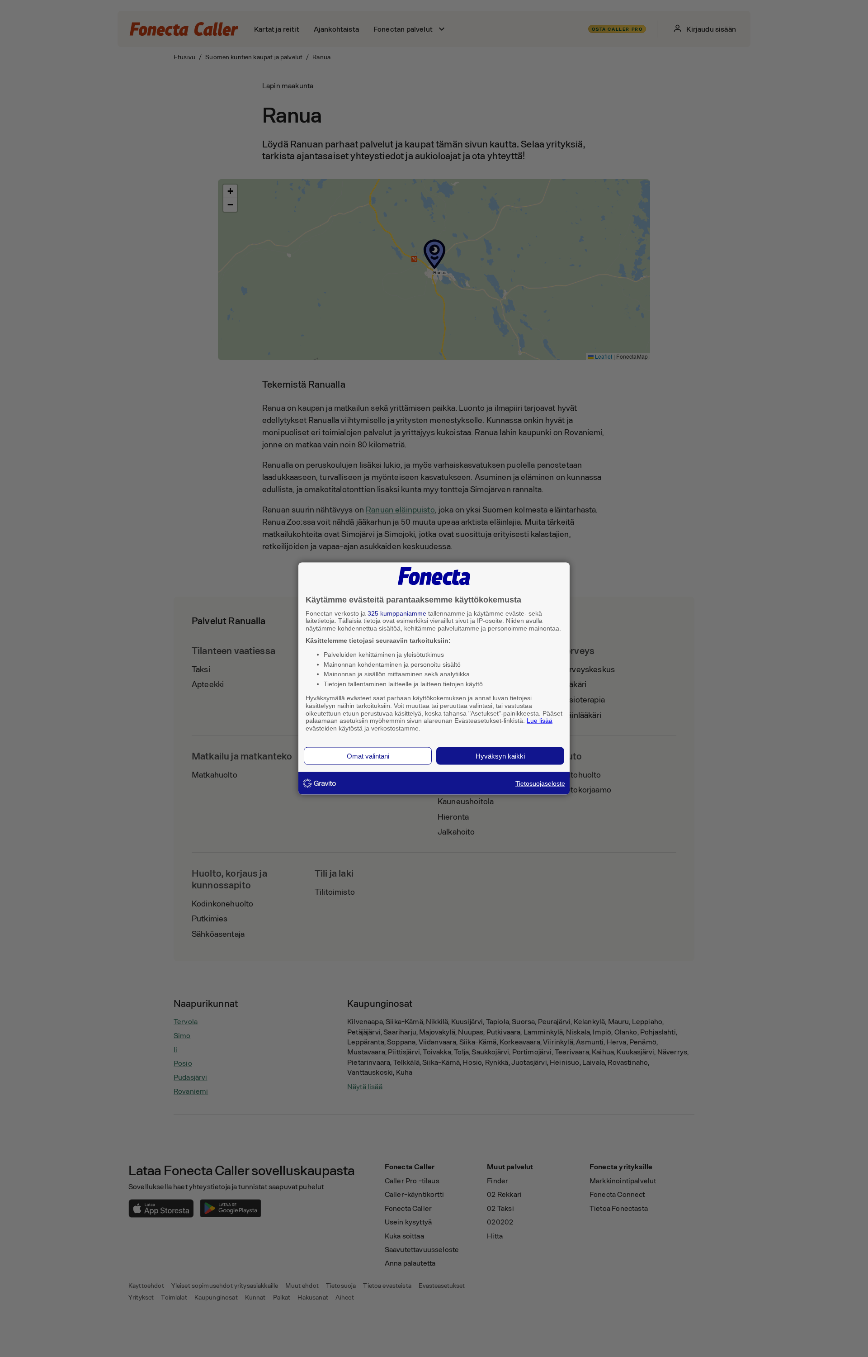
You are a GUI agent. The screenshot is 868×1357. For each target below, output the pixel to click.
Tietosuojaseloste (540, 783)
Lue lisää (539, 720)
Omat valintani (368, 755)
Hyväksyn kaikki (500, 755)
